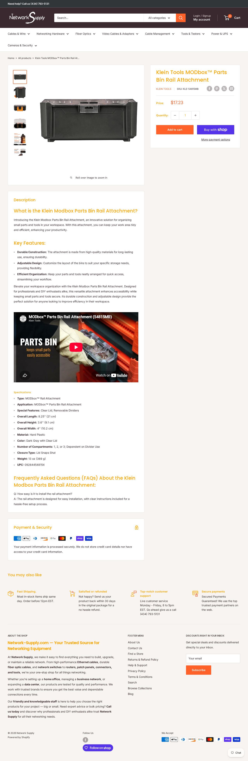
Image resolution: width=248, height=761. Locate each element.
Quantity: (162, 115)
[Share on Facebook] (209, 88)
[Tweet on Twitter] (224, 88)
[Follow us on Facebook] (85, 740)
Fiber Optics (83, 33)
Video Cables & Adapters (118, 33)
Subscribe (198, 670)
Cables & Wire (17, 33)
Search (132, 682)
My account (201, 19)
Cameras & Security (20, 45)
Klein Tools (163, 88)
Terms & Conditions (140, 676)
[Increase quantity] (195, 115)
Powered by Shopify (19, 737)
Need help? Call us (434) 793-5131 (28, 3)
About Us (134, 642)
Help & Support (137, 665)
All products (24, 58)
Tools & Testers (190, 33)
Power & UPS (219, 33)
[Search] (181, 18)
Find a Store (135, 653)
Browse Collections (140, 688)
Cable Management (157, 33)
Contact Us (135, 648)
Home (11, 58)
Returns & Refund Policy (143, 659)
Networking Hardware (51, 33)
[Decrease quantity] (175, 115)
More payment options (215, 139)
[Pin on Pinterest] (217, 88)
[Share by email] (231, 88)
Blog (130, 693)
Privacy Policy (137, 671)
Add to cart (174, 129)
